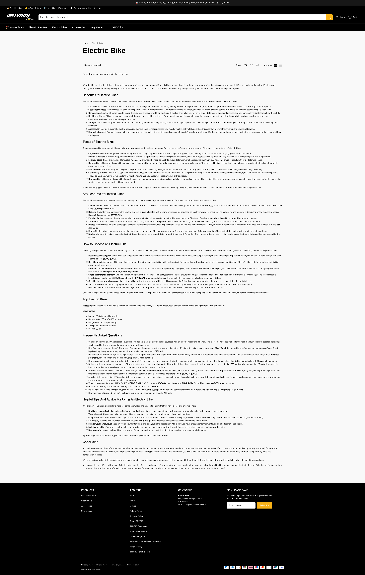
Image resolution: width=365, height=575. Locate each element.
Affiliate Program (137, 536)
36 (251, 65)
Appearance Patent (138, 531)
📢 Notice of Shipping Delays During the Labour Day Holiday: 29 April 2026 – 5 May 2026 (183, 2)
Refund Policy (136, 511)
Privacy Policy (133, 565)
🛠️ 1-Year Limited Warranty (55, 8)
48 (257, 65)
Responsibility (136, 546)
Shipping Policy (136, 516)
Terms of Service (117, 565)
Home (85, 43)
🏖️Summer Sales (14, 27)
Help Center (97, 27)
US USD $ (115, 27)
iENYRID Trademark (138, 526)
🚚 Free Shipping (14, 8)
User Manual (86, 511)
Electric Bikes (59, 27)
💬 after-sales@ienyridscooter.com (85, 8)
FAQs (132, 495)
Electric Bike (86, 501)
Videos (133, 506)
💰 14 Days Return (33, 8)
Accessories (79, 27)
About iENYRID (136, 521)
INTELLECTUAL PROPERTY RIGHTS (145, 541)
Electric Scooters (38, 27)
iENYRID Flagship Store (140, 552)
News (132, 501)
